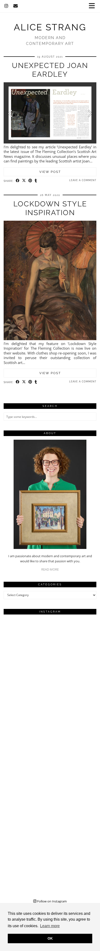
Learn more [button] (50, 926)
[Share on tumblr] (35, 181)
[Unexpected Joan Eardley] (50, 142)
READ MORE (50, 569)
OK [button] (50, 938)
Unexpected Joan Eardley (50, 69)
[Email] (15, 5)
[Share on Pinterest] (30, 181)
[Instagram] (6, 5)
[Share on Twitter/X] (24, 181)
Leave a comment (82, 180)
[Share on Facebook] (18, 181)
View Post (50, 172)
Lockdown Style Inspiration (50, 208)
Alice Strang (50, 27)
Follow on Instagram (51, 901)
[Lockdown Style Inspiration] (50, 338)
